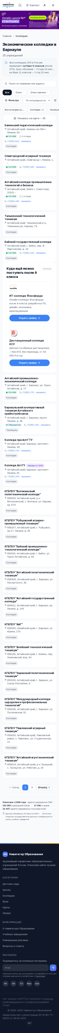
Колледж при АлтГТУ (18, 439)
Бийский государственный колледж (28, 241)
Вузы (5, 901)
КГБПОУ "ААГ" (13, 624)
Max (29, 983)
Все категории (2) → (15, 110)
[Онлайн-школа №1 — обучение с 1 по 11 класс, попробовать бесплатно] (29, 20)
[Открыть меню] (53, 5)
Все (7, 92)
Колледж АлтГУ (15, 465)
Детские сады (11, 884)
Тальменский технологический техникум (25, 217)
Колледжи (37, 110)
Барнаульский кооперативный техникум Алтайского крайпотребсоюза (24, 410)
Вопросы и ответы (13, 946)
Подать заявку (28, 318)
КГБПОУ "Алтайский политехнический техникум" (29, 574)
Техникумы (11, 430)
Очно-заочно (38, 92)
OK (13, 983)
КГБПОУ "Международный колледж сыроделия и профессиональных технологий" (27, 702)
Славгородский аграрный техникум (28, 156)
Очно (19, 92)
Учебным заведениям (15, 934)
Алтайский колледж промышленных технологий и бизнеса (28, 183)
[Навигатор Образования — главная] (8, 5)
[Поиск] (20, 5)
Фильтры (13, 100)
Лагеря (7, 913)
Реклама (47, 269)
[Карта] (55, 100)
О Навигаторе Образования (18, 928)
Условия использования (37, 1002)
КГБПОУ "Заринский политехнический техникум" (29, 674)
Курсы (6, 907)
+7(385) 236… (38, 425)
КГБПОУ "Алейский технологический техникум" (28, 648)
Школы (7, 889)
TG (21, 983)
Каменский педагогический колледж (29, 125)
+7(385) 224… (19, 450)
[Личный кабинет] (44, 5)
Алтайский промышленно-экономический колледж (22, 380)
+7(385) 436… (19, 201)
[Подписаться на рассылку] (53, 967)
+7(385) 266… (19, 476)
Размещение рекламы (15, 940)
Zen (37, 983)
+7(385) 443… (34, 253)
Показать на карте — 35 (31, 118)
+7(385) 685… (34, 167)
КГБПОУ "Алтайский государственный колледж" (29, 600)
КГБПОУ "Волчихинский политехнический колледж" (23, 493)
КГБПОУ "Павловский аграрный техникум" (25, 729)
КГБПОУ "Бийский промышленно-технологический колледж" (26, 548)
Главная (7, 36)
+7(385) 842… (19, 141)
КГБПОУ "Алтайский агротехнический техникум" (29, 759)
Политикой (40, 976)
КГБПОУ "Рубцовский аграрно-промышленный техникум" (24, 522)
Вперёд (42, 787)
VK (5, 983)
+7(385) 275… (34, 392)
